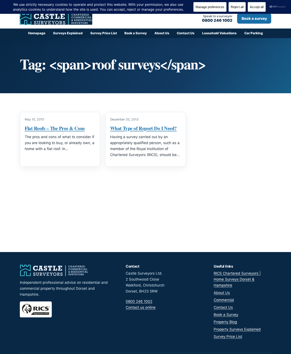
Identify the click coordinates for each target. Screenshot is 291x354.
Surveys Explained (68, 33)
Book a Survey (135, 33)
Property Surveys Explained (237, 329)
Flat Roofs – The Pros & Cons (55, 128)
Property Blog (225, 322)
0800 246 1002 (139, 301)
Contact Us (185, 33)
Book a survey (254, 18)
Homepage (36, 33)
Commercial (224, 300)
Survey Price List (103, 33)
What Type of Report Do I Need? (143, 128)
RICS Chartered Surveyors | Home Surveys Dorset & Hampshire (237, 279)
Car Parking (253, 33)
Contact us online (141, 307)
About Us (161, 33)
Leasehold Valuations (219, 33)
